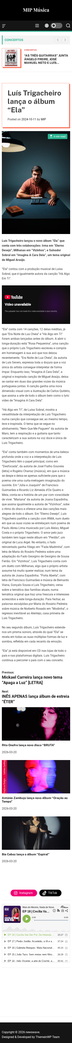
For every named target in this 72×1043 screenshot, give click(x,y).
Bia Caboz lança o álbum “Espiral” (25, 854)
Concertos (30, 50)
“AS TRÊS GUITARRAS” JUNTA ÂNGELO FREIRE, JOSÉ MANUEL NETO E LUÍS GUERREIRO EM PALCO (46, 61)
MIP (43, 119)
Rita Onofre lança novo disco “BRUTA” (28, 745)
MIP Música (36, 9)
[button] (65, 40)
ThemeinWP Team (48, 1037)
